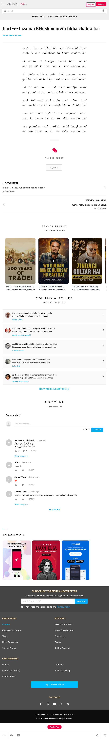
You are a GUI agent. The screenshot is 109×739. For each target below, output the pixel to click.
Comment (97, 430)
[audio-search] (103, 10)
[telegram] (68, 704)
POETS (35, 16)
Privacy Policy (63, 606)
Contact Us (60, 636)
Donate (91, 4)
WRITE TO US (57, 684)
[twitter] (48, 704)
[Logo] (12, 4)
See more (54, 509)
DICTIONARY (52, 16)
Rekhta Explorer (62, 648)
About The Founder (64, 630)
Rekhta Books (9, 676)
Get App (101, 4)
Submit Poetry (9, 648)
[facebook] (41, 704)
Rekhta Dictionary (11, 670)
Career (57, 642)
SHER (42, 16)
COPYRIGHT (69, 715)
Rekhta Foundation (63, 624)
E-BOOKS (73, 16)
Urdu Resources (10, 642)
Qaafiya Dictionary (11, 630)
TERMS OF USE (56, 715)
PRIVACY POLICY (41, 715)
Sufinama (59, 664)
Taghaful (54, 167)
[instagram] (61, 704)
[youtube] (54, 704)
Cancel (86, 430)
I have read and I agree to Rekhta (47, 606)
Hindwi (5, 664)
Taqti (4, 636)
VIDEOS (63, 16)
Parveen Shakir (12, 36)
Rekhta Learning (62, 670)
